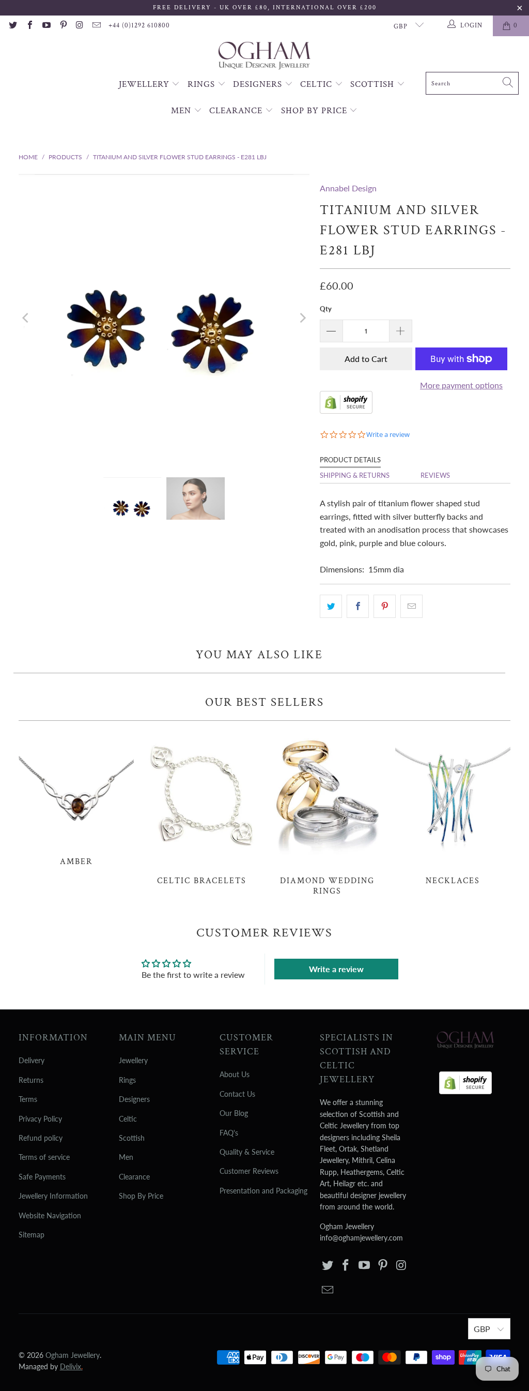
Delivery (31, 1060)
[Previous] (26, 318)
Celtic (317, 84)
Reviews (435, 475)
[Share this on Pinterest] (385, 606)
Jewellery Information (53, 1195)
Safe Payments (42, 1176)
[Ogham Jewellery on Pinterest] (62, 26)
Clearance (237, 110)
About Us (235, 1074)
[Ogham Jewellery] (264, 56)
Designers (259, 84)
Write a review (336, 969)
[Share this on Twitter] (331, 606)
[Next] (301, 318)
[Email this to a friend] (411, 606)
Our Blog (234, 1113)
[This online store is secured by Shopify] (346, 410)
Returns (31, 1080)
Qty (326, 309)
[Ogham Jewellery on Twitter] (12, 26)
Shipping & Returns (355, 475)
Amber (76, 799)
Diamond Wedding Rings (327, 813)
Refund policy (41, 1137)
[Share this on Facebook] (358, 606)
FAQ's (229, 1132)
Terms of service (44, 1157)
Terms (28, 1099)
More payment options (461, 385)
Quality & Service (247, 1151)
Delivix (71, 1366)
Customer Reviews (249, 1171)
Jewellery (145, 84)
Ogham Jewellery (72, 1355)
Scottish (373, 84)
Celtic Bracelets (201, 808)
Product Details (350, 460)
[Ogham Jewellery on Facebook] (29, 26)
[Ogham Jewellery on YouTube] (46, 26)
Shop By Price (315, 110)
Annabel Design (348, 188)
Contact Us (237, 1094)
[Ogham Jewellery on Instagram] (79, 26)
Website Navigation (50, 1215)
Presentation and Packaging (263, 1190)
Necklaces (452, 808)
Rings (202, 84)
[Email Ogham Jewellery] (96, 26)
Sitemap (31, 1234)
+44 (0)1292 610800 (139, 25)
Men (182, 110)
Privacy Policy (40, 1118)
